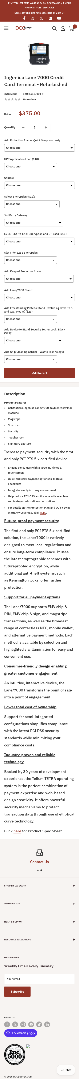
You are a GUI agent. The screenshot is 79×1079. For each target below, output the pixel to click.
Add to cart (39, 373)
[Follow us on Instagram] (23, 1024)
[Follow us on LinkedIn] (47, 1024)
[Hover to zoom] (39, 53)
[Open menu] (6, 28)
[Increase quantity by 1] (45, 127)
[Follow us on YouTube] (31, 1024)
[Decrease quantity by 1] (23, 127)
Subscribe (17, 991)
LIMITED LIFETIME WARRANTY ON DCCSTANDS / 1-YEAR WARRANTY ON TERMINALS (39, 5)
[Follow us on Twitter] (15, 1024)
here (17, 831)
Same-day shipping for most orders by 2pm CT (39, 12)
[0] (71, 28)
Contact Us (39, 861)
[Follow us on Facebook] (7, 1024)
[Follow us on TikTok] (39, 1024)
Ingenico (10, 93)
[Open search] (54, 28)
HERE (43, 512)
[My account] (63, 28)
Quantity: (10, 127)
